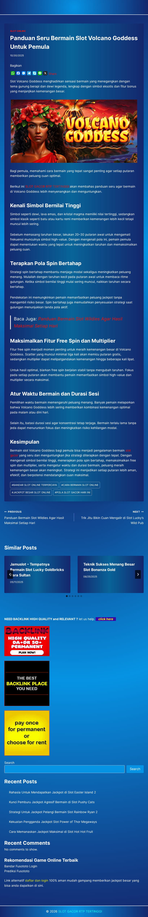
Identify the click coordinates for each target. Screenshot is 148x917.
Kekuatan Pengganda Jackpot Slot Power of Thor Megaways (53, 822)
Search (9, 762)
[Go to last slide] (10, 574)
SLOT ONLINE (18, 31)
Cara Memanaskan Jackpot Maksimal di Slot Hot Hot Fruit (51, 832)
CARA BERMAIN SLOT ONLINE (79, 485)
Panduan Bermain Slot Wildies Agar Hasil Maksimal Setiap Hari (34, 517)
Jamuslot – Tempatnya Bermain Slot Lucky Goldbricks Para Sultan (37, 569)
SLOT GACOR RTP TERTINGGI (80, 911)
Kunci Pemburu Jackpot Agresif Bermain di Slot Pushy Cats (52, 802)
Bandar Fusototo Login (20, 866)
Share (52, 74)
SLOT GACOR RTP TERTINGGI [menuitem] (47, 186)
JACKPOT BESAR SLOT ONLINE (31, 492)
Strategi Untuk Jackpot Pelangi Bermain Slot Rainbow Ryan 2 (53, 812)
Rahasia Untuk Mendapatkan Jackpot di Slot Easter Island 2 (52, 792)
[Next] (138, 574)
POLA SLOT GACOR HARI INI (72, 492)
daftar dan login (36, 880)
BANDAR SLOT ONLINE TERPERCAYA (34, 485)
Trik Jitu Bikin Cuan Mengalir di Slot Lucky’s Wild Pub (112, 517)
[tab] (67, 596)
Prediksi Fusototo (16, 871)
